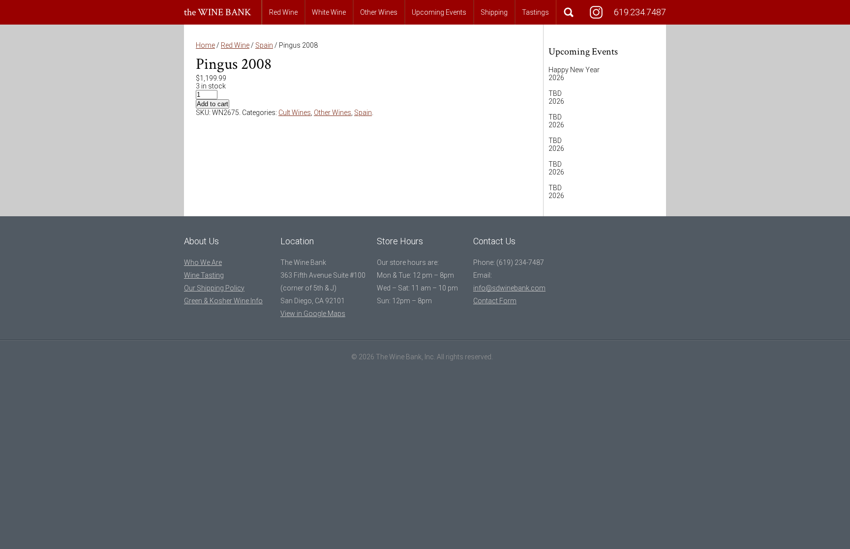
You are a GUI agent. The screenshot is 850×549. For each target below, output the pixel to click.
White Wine (329, 12)
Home (205, 45)
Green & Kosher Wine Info (223, 301)
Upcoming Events (439, 12)
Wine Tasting (204, 275)
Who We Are (203, 262)
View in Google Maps (312, 314)
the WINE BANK (217, 12)
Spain (264, 45)
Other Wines (378, 12)
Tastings (535, 12)
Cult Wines (294, 112)
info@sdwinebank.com (509, 288)
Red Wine (283, 12)
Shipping (494, 12)
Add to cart (212, 104)
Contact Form (494, 301)
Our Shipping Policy (214, 288)
